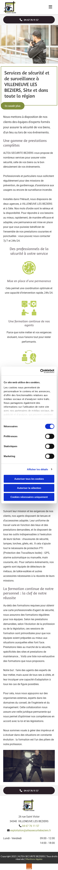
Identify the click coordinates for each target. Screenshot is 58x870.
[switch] (49, 436)
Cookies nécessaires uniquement (29, 497)
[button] (29, 19)
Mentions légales (34, 859)
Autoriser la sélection (29, 487)
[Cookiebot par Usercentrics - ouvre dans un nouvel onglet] (41, 371)
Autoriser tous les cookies (29, 478)
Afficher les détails (37, 469)
